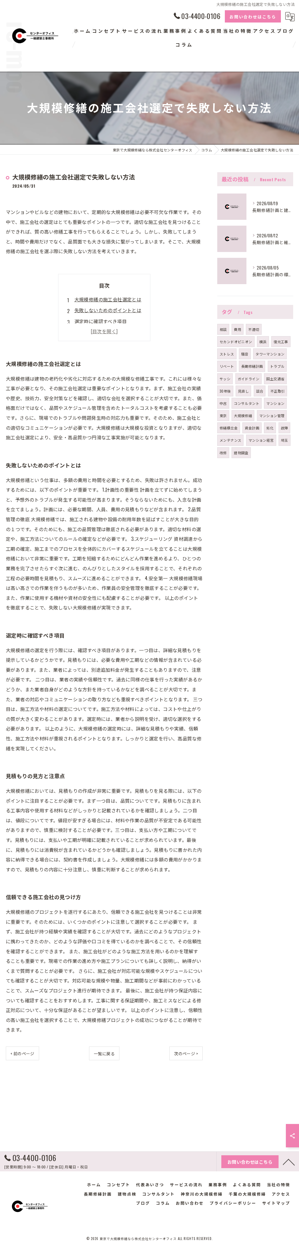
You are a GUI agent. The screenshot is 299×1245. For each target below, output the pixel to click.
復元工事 (281, 341)
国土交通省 (275, 378)
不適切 (253, 329)
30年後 (225, 390)
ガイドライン (248, 378)
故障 (284, 427)
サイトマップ (276, 1203)
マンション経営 (261, 440)
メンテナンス (230, 440)
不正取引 (277, 390)
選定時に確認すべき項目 (100, 321)
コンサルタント (246, 403)
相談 (223, 329)
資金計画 (252, 427)
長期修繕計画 (252, 366)
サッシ (225, 378)
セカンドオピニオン (236, 341)
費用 (237, 329)
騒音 (244, 353)
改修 (223, 452)
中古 (223, 403)
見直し (243, 390)
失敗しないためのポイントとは (108, 310)
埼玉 (284, 440)
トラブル (277, 366)
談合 (259, 390)
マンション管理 (272, 415)
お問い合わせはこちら (253, 16)
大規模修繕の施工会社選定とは (108, 299)
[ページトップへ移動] (289, 1162)
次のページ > (186, 1053)
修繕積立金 (229, 427)
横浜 (263, 341)
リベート (227, 366)
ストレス (227, 353)
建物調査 (241, 452)
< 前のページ (22, 1053)
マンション (275, 403)
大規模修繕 (243, 415)
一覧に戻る (104, 1053)
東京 (223, 415)
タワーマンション (269, 353)
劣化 (270, 427)
